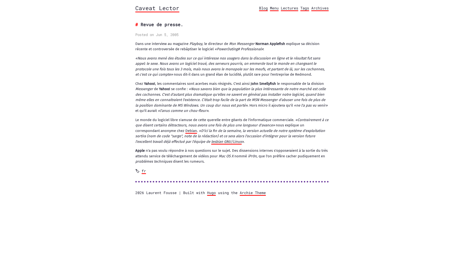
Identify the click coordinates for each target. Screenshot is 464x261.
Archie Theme (253, 192)
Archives (320, 8)
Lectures (289, 8)
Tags (304, 8)
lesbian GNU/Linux (226, 141)
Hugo (211, 192)
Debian (191, 131)
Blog (263, 8)
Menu (274, 8)
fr (144, 170)
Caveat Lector (157, 8)
